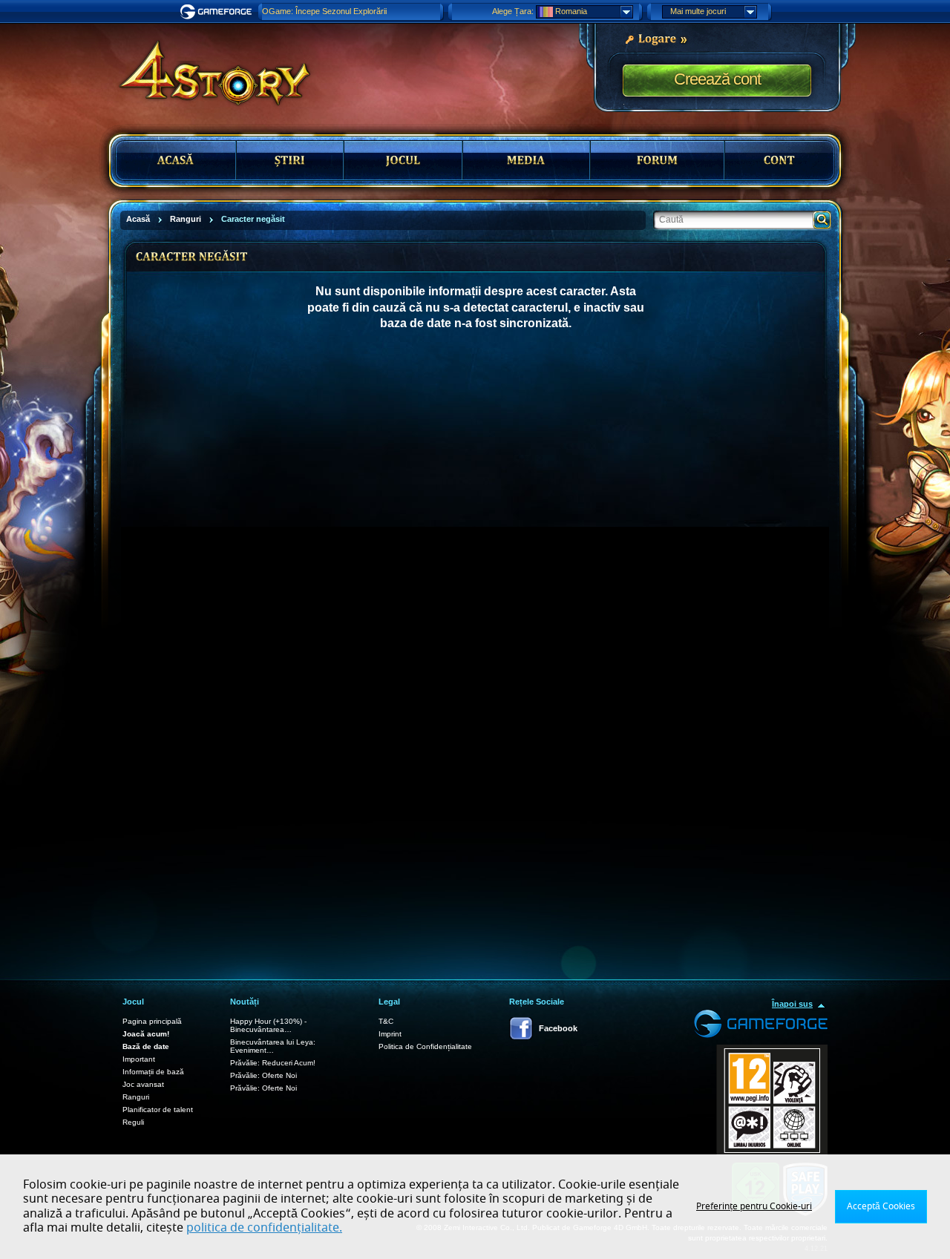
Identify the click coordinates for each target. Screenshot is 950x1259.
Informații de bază (153, 1072)
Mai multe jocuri (698, 11)
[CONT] (779, 160)
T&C (386, 1021)
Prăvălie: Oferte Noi (263, 1075)
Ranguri (135, 1097)
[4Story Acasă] (205, 66)
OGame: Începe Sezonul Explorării (324, 11)
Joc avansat (143, 1084)
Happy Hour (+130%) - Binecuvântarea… (268, 1025)
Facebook (558, 1028)
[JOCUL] (403, 160)
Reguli (133, 1122)
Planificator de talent (157, 1109)
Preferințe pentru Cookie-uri (754, 1206)
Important (138, 1059)
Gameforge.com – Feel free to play (218, 12)
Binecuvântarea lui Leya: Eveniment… (272, 1046)
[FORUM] (657, 160)
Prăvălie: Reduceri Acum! (272, 1063)
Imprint (390, 1034)
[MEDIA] (526, 160)
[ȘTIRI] (290, 160)
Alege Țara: (513, 11)
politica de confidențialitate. (264, 1228)
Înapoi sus (792, 1003)
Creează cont (717, 79)
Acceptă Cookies (881, 1206)
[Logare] (656, 38)
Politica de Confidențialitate (425, 1046)
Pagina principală (152, 1021)
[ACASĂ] (176, 160)
